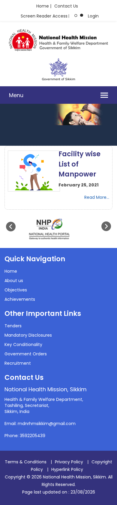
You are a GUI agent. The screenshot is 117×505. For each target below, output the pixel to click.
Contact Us (66, 6)
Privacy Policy (69, 462)
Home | (43, 6)
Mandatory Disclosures (28, 335)
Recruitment (17, 363)
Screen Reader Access (44, 16)
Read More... (96, 197)
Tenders (13, 326)
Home (10, 271)
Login (93, 16)
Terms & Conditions (25, 462)
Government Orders (25, 354)
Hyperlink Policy (67, 469)
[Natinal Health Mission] (58, 50)
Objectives (15, 290)
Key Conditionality (23, 344)
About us (13, 281)
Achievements (19, 299)
